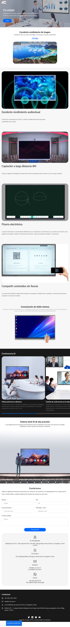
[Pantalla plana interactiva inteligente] (4, 2)
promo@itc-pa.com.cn (35, 569)
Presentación (35, 529)
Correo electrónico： (7, 507)
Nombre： (5, 500)
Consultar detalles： (7, 515)
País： (38, 500)
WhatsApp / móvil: (41, 507)
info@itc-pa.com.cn (35, 567)
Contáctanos (6, 594)
